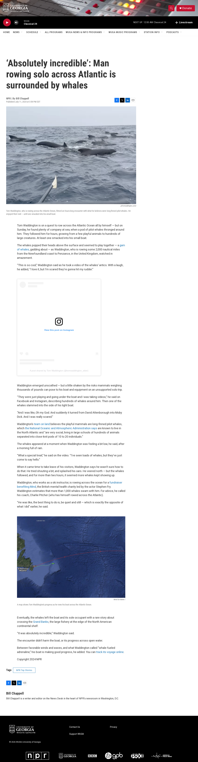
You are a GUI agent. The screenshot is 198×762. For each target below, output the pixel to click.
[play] (6, 22)
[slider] (21, 22)
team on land (42, 424)
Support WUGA (76, 734)
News (16, 32)
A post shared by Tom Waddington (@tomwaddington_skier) (59, 370)
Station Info (152, 32)
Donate (187, 8)
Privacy (113, 727)
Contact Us (74, 727)
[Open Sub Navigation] (22, 32)
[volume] (16, 22)
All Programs (54, 32)
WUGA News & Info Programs (84, 32)
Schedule (32, 32)
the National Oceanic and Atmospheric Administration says (61, 428)
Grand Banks (41, 621)
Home (6, 32)
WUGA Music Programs (123, 32)
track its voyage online (110, 652)
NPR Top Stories (24, 670)
